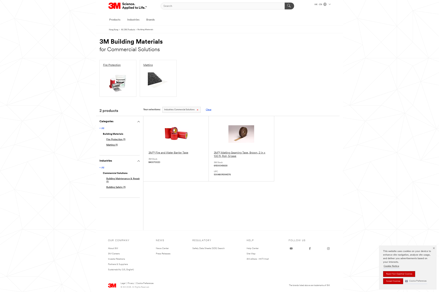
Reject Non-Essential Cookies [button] (399, 274)
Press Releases (163, 254)
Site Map (251, 254)
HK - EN (319, 5)
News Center (162, 248)
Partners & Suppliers (118, 264)
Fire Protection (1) (115, 139)
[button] (416, 281)
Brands (150, 19)
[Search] (289, 6)
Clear (208, 110)
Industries (133, 19)
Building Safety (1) (116, 187)
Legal (123, 283)
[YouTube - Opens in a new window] (291, 248)
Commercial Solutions (179, 110)
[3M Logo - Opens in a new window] (127, 6)
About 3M (113, 248)
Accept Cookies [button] (393, 281)
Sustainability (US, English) (121, 270)
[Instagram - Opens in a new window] (328, 248)
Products (114, 19)
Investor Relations (116, 259)
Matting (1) (112, 145)
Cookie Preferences (144, 283)
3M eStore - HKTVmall (258, 259)
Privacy (131, 283)
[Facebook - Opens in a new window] (309, 248)
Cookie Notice (391, 266)
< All (101, 128)
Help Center (253, 248)
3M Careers (114, 254)
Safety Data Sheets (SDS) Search (208, 248)
